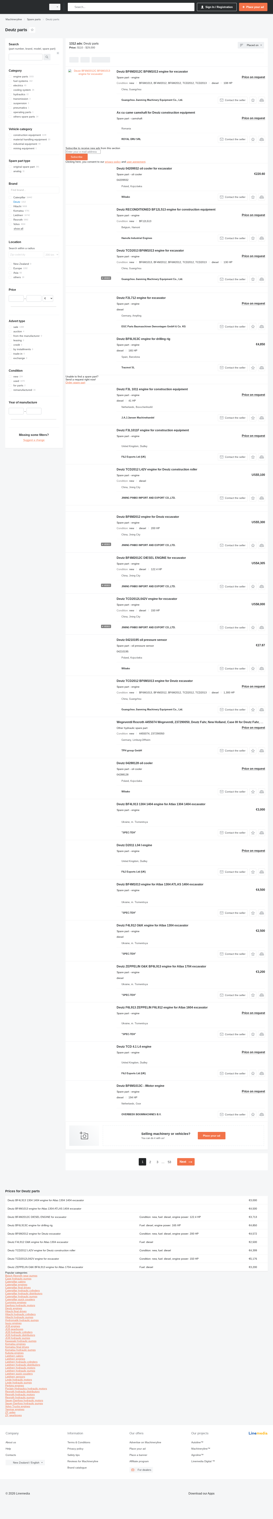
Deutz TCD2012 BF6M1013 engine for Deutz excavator (155, 680)
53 (169, 1162)
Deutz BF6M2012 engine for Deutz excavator (148, 516)
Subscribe (76, 156)
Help (8, 1448)
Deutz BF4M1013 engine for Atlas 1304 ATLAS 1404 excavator (160, 884)
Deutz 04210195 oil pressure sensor (142, 639)
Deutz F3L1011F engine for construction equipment (153, 430)
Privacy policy (75, 1448)
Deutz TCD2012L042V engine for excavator (147, 598)
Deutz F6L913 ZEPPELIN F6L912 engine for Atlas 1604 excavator (162, 1007)
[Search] (71, 7)
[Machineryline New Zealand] (25, 7)
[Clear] (58, 53)
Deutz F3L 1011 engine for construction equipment (152, 389)
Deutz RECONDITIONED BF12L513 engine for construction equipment (166, 209)
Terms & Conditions (78, 1442)
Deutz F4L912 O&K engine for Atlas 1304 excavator (152, 925)
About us (11, 1442)
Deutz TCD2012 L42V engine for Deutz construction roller (157, 469)
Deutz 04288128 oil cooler (135, 763)
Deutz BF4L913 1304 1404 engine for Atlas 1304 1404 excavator (161, 804)
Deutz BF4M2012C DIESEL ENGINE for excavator (151, 557)
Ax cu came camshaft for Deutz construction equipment (156, 112)
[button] (252, 100)
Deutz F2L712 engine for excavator (141, 297)
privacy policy (113, 161)
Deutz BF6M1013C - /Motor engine (140, 1085)
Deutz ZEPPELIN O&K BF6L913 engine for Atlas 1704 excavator (161, 966)
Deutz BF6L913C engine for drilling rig (143, 338)
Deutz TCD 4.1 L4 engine (134, 1046)
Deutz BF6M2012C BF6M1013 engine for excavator (152, 71)
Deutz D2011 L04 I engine (134, 845)
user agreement (136, 161)
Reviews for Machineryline (82, 1461)
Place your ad (211, 1135)
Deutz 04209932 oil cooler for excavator (144, 168)
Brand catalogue (77, 1467)
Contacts (11, 1454)
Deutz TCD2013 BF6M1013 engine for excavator (150, 250)
